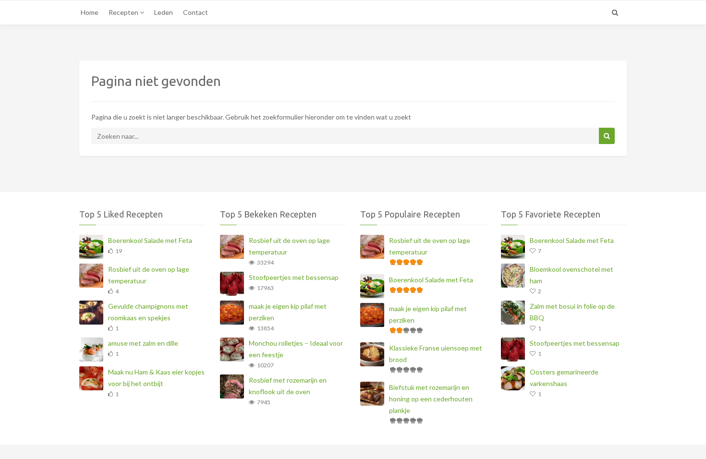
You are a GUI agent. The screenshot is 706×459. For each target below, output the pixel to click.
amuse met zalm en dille (143, 343)
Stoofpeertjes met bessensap (294, 277)
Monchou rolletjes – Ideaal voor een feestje (296, 349)
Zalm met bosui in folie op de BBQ (572, 312)
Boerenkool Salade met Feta (150, 240)
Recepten (124, 12)
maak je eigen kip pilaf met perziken (288, 312)
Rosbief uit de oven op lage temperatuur (148, 275)
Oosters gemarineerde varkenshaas (564, 377)
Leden (163, 12)
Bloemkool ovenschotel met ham (571, 275)
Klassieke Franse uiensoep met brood (435, 353)
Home (89, 12)
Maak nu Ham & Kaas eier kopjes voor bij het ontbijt (156, 377)
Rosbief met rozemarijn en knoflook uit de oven (288, 386)
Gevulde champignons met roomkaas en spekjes (148, 312)
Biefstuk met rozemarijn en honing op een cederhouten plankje (431, 398)
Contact (195, 12)
